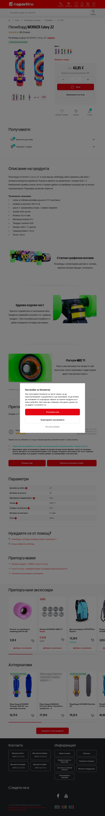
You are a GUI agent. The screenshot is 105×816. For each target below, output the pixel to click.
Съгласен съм (52, 412)
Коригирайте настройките (52, 420)
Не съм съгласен (52, 426)
